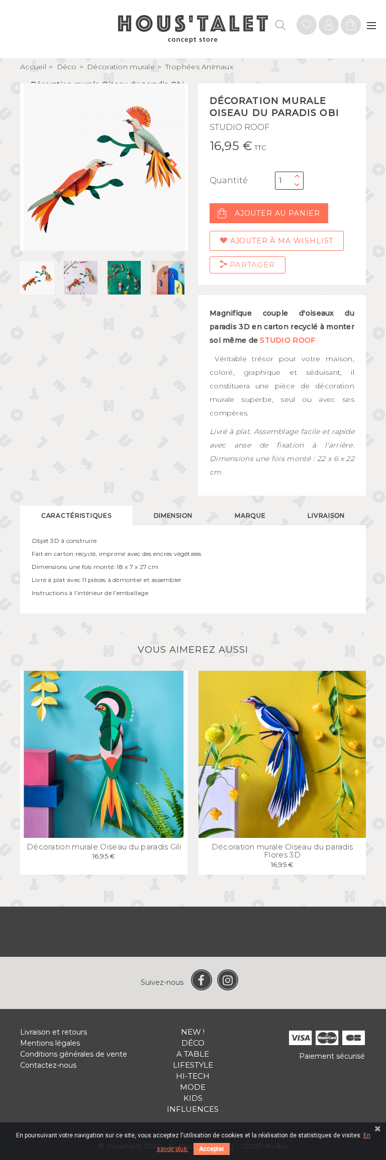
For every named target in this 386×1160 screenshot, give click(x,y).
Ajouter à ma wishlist (280, 240)
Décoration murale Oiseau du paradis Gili (104, 846)
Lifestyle (193, 1065)
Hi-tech (193, 1076)
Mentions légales (50, 1043)
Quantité (229, 180)
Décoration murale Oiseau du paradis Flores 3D (282, 851)
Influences (193, 1109)
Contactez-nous (48, 1065)
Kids (193, 1098)
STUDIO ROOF (239, 127)
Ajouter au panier (277, 213)
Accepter (211, 1148)
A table (192, 1054)
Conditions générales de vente (73, 1054)
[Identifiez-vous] (307, 26)
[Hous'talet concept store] (193, 28)
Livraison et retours (53, 1032)
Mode (193, 1087)
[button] (176, 167)
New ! (193, 1032)
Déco (193, 1043)
